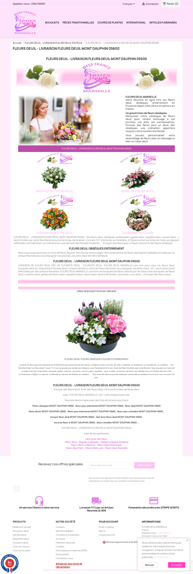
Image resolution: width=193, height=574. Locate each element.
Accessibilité (62, 554)
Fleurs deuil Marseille (116, 447)
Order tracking (106, 527)
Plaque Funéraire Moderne (114, 441)
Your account (108, 521)
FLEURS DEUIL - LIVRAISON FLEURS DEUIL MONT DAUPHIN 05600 (96, 148)
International (136, 22)
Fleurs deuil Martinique (109, 444)
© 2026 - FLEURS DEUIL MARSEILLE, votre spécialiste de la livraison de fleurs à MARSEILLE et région (96, 570)
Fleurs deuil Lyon (94, 447)
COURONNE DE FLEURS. (138, 233)
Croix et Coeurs (21, 546)
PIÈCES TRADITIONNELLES (78, 22)
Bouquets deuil (20, 530)
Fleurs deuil (71, 441)
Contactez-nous (64, 558)
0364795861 (38, 3)
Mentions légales (64, 530)
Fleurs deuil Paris (75, 447)
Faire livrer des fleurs (96, 438)
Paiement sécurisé (65, 542)
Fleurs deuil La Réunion (83, 444)
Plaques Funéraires (89, 441)
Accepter (176, 565)
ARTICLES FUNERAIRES (163, 22)
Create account (107, 534)
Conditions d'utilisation (68, 534)
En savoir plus (161, 557)
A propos (60, 538)
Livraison (60, 527)
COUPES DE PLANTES (110, 22)
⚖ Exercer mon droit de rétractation (69, 565)
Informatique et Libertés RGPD (71, 550)
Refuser (149, 565)
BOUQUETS (52, 22)
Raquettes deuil (21, 538)
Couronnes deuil (21, 550)
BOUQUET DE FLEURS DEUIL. (55, 191)
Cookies (60, 546)
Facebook (16, 488)
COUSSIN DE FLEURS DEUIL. (55, 233)
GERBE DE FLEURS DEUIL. (138, 191)
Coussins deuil (20, 542)
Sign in (102, 530)
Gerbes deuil (19, 534)
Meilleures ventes (22, 527)
